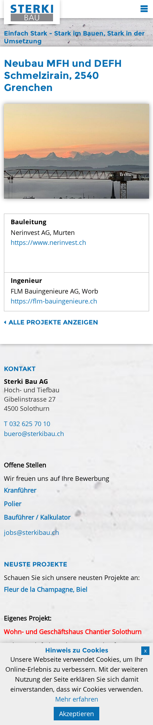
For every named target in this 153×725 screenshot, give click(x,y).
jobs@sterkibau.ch (31, 532)
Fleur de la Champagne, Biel (46, 589)
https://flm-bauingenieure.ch (54, 301)
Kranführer (20, 490)
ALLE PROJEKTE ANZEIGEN (53, 322)
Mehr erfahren (76, 699)
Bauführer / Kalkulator (37, 517)
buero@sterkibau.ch (34, 433)
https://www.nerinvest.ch (48, 242)
